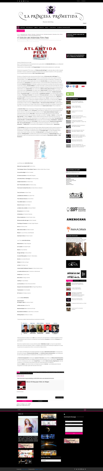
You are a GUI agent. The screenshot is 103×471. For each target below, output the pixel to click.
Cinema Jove (69, 181)
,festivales (47, 40)
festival (29, 34)
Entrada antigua (59, 397)
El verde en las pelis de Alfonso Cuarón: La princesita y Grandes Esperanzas (79, 116)
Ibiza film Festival (69, 184)
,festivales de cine (52, 40)
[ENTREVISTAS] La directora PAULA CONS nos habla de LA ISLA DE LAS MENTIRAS (79, 136)
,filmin (28, 41)
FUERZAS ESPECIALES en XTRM (74, 238)
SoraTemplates (25, 469)
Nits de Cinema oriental (71, 180)
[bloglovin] (24, 1)
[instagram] (26, 1)
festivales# (35, 372)
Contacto (83, 1)
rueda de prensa (24, 35)
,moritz (30, 41)
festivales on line (56, 34)
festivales (33, 34)
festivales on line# (60, 372)
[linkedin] (28, 1)
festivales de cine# (42, 372)
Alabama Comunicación (63, 27)
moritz (18, 35)
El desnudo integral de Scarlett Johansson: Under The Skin (79, 121)
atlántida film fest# (24, 372)
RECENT (69, 280)
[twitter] (20, 1)
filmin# (18, 373)
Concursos (53, 27)
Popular (76, 280)
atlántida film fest (24, 34)
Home (78, 1)
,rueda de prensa (35, 41)
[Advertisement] (76, 158)
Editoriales (29, 27)
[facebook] (17, 1)
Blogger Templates (39, 469)
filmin (61, 34)
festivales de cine (39, 34)
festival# (30, 372)
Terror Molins (68, 183)
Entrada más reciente (21, 397)
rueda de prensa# (28, 373)
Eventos (41, 27)
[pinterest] (22, 1)
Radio (46, 27)
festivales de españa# (51, 372)
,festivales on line (23, 41)
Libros (36, 27)
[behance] (83, 469)
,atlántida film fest (38, 40)
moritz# (22, 373)
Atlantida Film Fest (70, 179)
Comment (83, 280)
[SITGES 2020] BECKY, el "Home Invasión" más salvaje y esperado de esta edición (79, 145)
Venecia (67, 182)
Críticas (22, 27)
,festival (43, 40)
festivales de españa (48, 34)
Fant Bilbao (68, 178)
